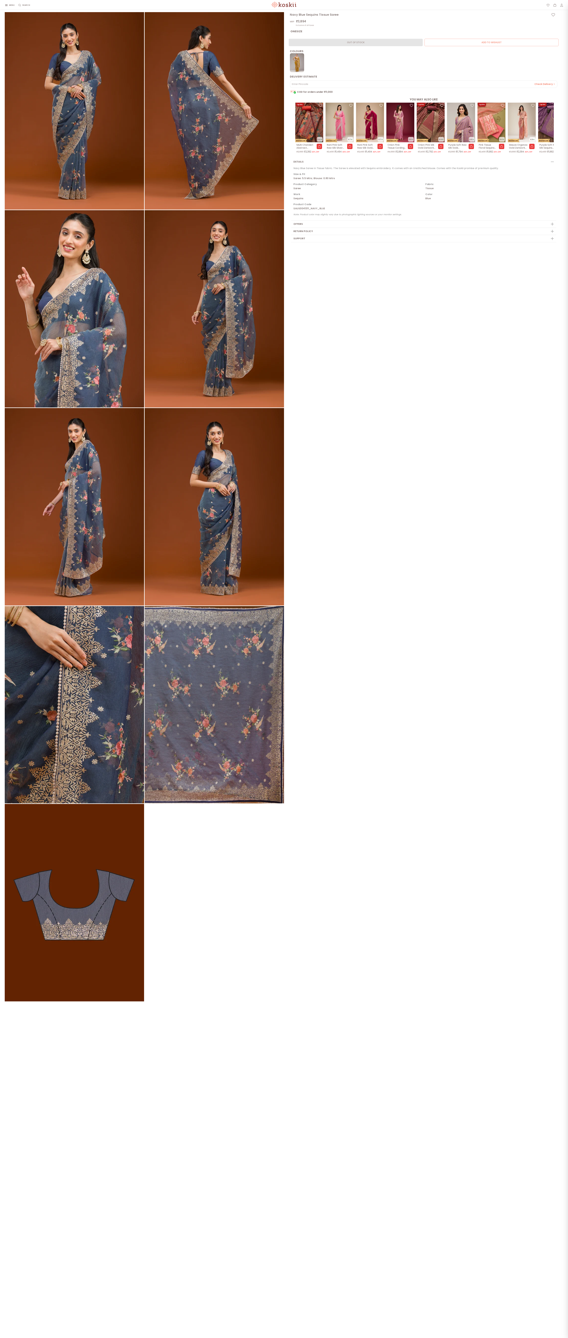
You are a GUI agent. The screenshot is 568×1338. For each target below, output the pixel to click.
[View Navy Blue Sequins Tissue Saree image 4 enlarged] (214, 309)
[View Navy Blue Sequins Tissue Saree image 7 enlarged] (74, 705)
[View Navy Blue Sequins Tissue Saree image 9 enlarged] (74, 902)
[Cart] (554, 5)
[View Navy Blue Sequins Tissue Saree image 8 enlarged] (214, 705)
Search (26, 5)
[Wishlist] (548, 5)
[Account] (561, 5)
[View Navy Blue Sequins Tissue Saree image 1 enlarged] (74, 111)
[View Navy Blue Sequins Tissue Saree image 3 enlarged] (74, 309)
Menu (12, 5)
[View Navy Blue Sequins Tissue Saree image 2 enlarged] (214, 111)
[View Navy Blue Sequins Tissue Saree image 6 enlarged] (214, 506)
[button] (319, 146)
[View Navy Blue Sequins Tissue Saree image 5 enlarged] (74, 506)
